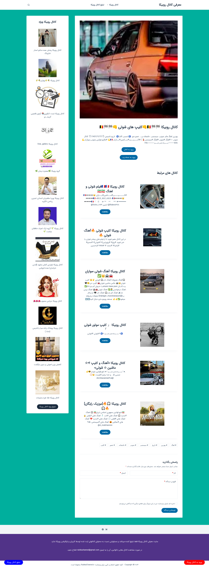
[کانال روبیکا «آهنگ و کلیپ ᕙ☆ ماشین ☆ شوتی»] (152, 372)
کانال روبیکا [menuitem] (113, 4)
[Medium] (106, 529)
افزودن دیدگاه (170, 481)
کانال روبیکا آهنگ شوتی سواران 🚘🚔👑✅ (105, 274)
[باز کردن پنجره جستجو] (29, 5)
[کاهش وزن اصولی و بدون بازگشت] (47, 349)
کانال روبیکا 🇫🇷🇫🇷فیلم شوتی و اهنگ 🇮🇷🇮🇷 (105, 189)
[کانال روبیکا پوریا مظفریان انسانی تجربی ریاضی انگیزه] (47, 186)
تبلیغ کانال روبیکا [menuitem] (97, 4)
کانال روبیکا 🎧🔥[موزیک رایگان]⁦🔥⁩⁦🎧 (105, 406)
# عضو (112, 445)
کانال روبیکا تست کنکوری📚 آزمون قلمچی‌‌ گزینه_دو (47, 115)
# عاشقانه (122, 445)
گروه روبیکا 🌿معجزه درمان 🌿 (47, 171)
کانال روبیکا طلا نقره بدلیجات (47, 397)
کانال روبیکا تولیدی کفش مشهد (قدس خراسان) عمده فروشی (48, 266)
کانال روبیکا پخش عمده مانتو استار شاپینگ (47, 52)
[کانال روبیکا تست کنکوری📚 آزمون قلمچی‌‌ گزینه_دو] (47, 98)
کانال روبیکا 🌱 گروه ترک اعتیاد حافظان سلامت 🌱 (47, 230)
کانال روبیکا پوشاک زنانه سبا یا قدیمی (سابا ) (48, 330)
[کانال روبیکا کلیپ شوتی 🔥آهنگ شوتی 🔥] (152, 237)
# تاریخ (154, 445)
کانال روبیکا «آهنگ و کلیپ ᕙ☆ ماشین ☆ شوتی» (105, 365)
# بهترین (164, 445)
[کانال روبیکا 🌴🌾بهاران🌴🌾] (47, 68)
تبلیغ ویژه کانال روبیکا (47, 406)
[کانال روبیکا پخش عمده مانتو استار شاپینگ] (47, 38)
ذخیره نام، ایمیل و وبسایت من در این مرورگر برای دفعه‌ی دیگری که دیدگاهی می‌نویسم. (147, 503)
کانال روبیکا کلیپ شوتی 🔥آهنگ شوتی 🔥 (105, 233)
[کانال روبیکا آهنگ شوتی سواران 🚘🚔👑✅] (152, 281)
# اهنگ (173, 445)
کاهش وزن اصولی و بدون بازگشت (47, 364)
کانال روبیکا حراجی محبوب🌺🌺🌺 (47, 301)
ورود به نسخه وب (128, 157)
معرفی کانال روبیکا (170, 4)
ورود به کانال (128, 149)
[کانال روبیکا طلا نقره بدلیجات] (47, 382)
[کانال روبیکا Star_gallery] (48, 131)
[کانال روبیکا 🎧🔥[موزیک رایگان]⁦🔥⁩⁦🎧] (152, 413)
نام (174, 473)
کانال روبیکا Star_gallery (47, 144)
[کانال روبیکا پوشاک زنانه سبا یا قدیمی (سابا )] (47, 316)
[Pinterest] (103, 529)
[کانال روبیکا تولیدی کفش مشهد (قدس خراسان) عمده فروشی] (47, 249)
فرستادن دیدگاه (169, 510)
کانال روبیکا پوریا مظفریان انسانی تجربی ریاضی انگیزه (47, 200)
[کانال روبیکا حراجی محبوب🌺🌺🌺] (47, 286)
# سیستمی (144, 445)
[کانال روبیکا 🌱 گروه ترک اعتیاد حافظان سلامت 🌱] (47, 216)
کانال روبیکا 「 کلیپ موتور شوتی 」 (105, 327)
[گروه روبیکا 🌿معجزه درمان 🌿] (47, 159)
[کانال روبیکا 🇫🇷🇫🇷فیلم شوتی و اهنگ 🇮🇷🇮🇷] (152, 196)
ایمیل (123, 473)
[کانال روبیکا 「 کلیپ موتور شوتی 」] (152, 334)
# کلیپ (103, 445)
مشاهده (104, 212)
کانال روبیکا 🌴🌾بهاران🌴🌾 (48, 80)
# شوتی (133, 445)
